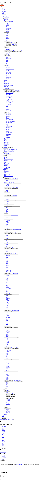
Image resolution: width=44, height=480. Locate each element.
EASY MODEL (7, 205)
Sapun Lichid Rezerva (8, 134)
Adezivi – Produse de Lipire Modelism (8, 229)
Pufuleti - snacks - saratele (8, 73)
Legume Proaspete (6, 19)
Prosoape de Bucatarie (6, 138)
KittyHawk (7, 334)
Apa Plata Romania (8, 409)
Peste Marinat (7, 48)
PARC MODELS (8, 202)
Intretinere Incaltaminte (6, 142)
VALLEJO (7, 385)
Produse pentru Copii (5, 147)
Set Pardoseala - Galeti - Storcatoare (8, 161)
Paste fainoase (7, 31)
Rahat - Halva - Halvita (8, 72)
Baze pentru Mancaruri (6, 83)
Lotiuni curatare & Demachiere (9, 122)
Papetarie (4, 169)
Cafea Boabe (5, 80)
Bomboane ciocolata (8, 66)
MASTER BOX (7, 378)
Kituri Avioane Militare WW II (8, 273)
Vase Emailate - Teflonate (7, 167)
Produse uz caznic (6, 165)
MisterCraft (7, 212)
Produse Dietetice (6, 86)
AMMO (7, 216)
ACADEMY (7, 252)
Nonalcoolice (6, 407)
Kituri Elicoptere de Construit (14, 326)
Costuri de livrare (4, 417)
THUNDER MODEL (8, 270)
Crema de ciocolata (8, 68)
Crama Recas (8, 399)
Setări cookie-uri (2, 460)
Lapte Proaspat (7, 33)
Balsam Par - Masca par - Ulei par (9, 119)
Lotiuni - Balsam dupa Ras (9, 132)
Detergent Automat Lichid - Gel (9, 93)
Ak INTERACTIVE (8, 220)
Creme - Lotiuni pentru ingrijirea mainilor (10, 120)
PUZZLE (6, 191)
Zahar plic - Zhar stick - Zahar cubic (10, 24)
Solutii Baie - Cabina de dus (9, 102)
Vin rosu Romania (8, 393)
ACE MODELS (7, 265)
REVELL (7, 186)
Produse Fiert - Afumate (8, 44)
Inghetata (5, 20)
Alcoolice (6, 390)
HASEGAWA (7, 276)
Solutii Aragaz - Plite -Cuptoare (9, 101)
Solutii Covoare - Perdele (8, 110)
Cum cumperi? (3, 456)
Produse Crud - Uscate (8, 42)
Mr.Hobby (7, 218)
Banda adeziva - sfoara (6, 175)
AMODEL (7, 286)
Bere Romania (7, 391)
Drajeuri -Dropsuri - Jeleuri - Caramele (10, 69)
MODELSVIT (7, 344)
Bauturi (4, 389)
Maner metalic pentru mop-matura (8, 163)
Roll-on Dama (7, 117)
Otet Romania (7, 29)
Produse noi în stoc (4, 11)
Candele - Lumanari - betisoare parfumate (8, 146)
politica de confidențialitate (19, 464)
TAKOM (7, 245)
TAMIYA (7, 198)
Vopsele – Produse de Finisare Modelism (9, 380)
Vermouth (7, 405)
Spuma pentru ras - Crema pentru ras (10, 130)
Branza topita (7, 38)
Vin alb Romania (8, 398)
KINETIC (7, 307)
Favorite (3, 13)
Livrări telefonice (4, 14)
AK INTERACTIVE (8, 241)
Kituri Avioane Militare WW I (7, 247)
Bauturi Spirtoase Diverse (8, 403)
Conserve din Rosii (8, 59)
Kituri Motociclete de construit (8, 178)
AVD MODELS (7, 351)
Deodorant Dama (8, 116)
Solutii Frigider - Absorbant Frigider (10, 100)
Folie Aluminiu (6, 158)
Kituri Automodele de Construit (8, 347)
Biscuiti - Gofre (7, 70)
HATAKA (7, 383)
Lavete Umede (6, 157)
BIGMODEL (7, 341)
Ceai (4, 82)
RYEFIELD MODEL (8, 260)
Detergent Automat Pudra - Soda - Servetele (10, 92)
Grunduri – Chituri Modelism (7, 195)
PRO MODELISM (5, 16)
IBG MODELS (7, 264)
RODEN (7, 249)
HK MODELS (7, 281)
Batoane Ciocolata (8, 67)
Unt (6, 40)
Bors (6, 64)
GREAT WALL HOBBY (8, 288)
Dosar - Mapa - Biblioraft (7, 174)
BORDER (7, 285)
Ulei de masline (7, 26)
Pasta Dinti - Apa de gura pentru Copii (8, 150)
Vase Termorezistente (6, 166)
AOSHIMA (7, 304)
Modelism (5, 177)
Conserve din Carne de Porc (9, 56)
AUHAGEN (7, 185)
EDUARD (7, 203)
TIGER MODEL (8, 303)
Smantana (7, 39)
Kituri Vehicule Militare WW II (8, 253)
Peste (5, 46)
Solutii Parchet (7, 105)
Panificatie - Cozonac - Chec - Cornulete (9, 50)
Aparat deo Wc (7, 109)
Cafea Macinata (6, 79)
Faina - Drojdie (7, 25)
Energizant (5, 414)
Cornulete (7, 53)
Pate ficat (7, 57)
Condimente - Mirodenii (7, 84)
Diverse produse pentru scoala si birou (8, 176)
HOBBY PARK (7, 320)
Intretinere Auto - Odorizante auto (8, 141)
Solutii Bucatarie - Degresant (9, 99)
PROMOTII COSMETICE (9, 115)
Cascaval (7, 37)
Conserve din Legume (8, 58)
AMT (6, 356)
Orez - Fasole (7, 27)
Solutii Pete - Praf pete (8, 97)
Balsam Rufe (7, 95)
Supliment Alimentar (6, 88)
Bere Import (7, 392)
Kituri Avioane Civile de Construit (8, 337)
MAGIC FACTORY (8, 317)
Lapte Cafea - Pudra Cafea (9, 34)
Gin (6, 402)
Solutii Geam (7, 107)
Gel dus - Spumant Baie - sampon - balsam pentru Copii (10, 149)
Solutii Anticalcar (8, 103)
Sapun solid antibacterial (8, 114)
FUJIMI (7, 181)
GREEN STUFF (7, 199)
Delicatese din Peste (8, 49)
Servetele (5, 139)
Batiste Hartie (5, 140)
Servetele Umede (7, 125)
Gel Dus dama (7, 118)
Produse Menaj (4, 154)
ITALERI (7, 180)
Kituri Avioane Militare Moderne (8, 310)
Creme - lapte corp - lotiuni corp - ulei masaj (10, 121)
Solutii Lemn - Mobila (8, 104)
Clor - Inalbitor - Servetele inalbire (9, 98)
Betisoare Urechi (7, 124)
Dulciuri (5, 65)
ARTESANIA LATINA (8, 223)
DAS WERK (7, 256)
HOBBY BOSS (7, 301)
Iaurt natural (7, 35)
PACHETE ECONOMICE (6, 17)
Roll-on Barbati (7, 128)
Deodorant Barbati (8, 127)
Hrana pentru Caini (6, 153)
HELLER (7, 224)
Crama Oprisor (8, 397)
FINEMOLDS (7, 366)
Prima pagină (1, 419)
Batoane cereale (7, 75)
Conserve (6, 54)
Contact (2, 8)
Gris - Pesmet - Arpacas (8, 28)
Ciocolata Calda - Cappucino (7, 81)
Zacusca (7, 60)
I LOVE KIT (7, 287)
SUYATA (7, 261)
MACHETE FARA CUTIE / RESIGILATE (9, 182)
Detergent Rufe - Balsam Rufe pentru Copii (9, 151)
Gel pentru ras (7, 131)
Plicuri (5, 170)
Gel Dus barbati (7, 129)
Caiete (5, 172)
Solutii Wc (7, 108)
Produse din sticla (6, 168)
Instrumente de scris (6, 171)
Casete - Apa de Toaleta (8, 137)
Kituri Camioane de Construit (8, 187)
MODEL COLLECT (8, 298)
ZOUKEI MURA (8, 293)
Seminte (7, 76)
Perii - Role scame (6, 164)
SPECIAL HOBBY (8, 255)
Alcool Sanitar (6, 145)
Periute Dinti (7, 135)
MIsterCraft (7, 330)
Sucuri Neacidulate (8, 411)
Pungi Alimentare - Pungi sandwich (8, 160)
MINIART (7, 244)
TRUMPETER (7, 184)
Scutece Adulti (6, 143)
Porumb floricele (7, 78)
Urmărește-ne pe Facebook (3, 452)
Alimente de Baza (6, 21)
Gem (6, 63)
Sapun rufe (7, 106)
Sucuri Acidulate (7, 410)
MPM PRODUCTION (8, 271)
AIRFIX (7, 209)
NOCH (6, 210)
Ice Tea (6, 413)
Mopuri (5, 162)
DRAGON (7, 267)
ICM (6, 290)
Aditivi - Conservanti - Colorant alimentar (8, 85)
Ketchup (7, 61)
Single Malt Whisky (8, 400)
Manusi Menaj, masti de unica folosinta (8, 159)
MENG (6, 225)
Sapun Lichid (7, 133)
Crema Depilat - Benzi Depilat (9, 126)
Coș (3, 10)
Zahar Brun (7, 23)
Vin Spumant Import (8, 404)
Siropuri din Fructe (8, 412)
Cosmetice (6, 112)
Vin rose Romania (12, 395)
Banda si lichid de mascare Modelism (8, 232)
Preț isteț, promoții (4, 415)
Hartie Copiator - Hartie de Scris (7, 173)
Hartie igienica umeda (6, 144)
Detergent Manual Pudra (8, 94)
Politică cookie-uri (4, 457)
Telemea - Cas (7, 36)
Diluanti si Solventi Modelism (8, 215)
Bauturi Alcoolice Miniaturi (9, 406)
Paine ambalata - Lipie (8, 52)
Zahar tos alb (7, 22)
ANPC (2, 459)
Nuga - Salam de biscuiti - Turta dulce (10, 71)
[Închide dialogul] (0, 475)
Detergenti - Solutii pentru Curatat (8, 90)
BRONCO (7, 262)
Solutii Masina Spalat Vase (9, 96)
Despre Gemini (3, 9)
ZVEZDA (7, 190)
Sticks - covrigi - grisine (8, 77)
